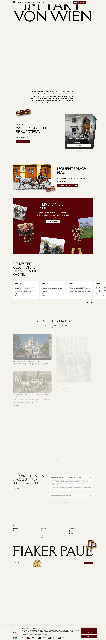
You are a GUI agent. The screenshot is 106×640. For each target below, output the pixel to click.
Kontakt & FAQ (40, 2)
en (92, 2)
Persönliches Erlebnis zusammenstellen (67, 185)
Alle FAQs (17, 488)
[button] (77, 151)
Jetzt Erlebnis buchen (79, 2)
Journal (33, 2)
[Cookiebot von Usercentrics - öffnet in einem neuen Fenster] (14, 638)
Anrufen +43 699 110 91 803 (65, 2)
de (89, 2)
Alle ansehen (53, 459)
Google (16, 295)
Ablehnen (89, 636)
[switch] (39, 638)
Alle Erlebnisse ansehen (22, 142)
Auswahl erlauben (89, 632)
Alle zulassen (89, 629)
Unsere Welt (27, 2)
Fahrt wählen (79, 145)
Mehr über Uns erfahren (53, 221)
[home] (14, 2)
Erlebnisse (20, 2)
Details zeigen (66, 637)
